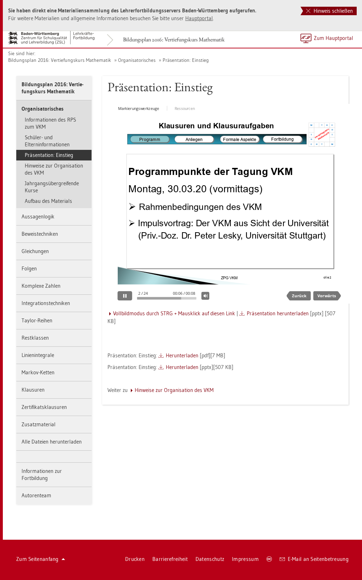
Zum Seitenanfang (37, 559)
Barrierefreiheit (170, 559)
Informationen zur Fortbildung (42, 474)
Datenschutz (209, 559)
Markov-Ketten (38, 372)
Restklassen (35, 337)
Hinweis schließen (332, 10)
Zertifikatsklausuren (44, 407)
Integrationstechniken (46, 303)
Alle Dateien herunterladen (52, 441)
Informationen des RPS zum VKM (50, 123)
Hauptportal (199, 18)
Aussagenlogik (38, 216)
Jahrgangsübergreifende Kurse (52, 187)
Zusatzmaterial (39, 424)
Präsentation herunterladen (278, 313)
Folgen (29, 268)
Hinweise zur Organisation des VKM (54, 169)
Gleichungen (35, 251)
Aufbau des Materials (48, 201)
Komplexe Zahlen (41, 285)
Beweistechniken (40, 233)
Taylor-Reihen (37, 320)
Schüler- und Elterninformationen (47, 141)
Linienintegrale (38, 355)
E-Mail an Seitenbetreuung (318, 559)
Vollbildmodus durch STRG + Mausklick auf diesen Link (174, 313)
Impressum (245, 559)
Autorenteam (36, 495)
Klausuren (33, 389)
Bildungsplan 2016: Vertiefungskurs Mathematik (174, 39)
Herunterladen (182, 355)
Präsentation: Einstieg (186, 60)
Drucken (135, 559)
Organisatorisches (137, 60)
